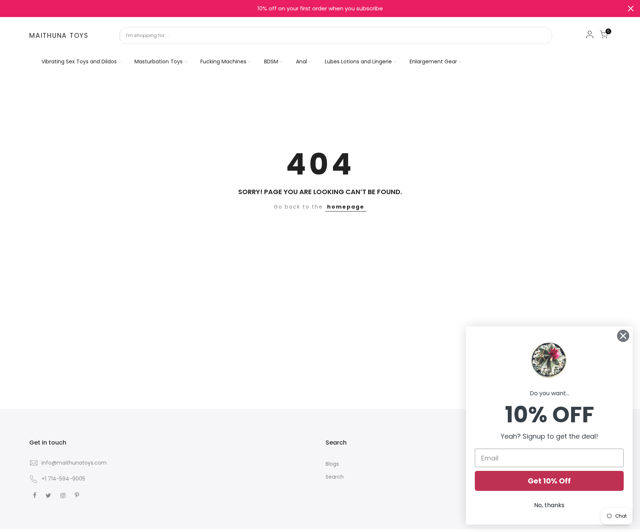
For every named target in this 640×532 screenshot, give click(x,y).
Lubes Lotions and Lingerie (358, 61)
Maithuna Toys (59, 36)
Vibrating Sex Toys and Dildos (79, 61)
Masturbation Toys (158, 61)
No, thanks (549, 505)
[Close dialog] (623, 335)
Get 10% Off (549, 481)
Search (335, 477)
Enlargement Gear (433, 61)
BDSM (271, 61)
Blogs (332, 464)
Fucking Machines (223, 61)
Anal (301, 61)
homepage (345, 206)
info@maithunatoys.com (74, 462)
